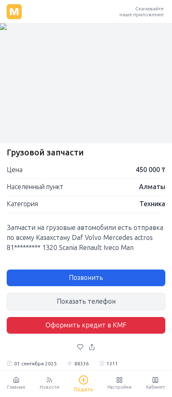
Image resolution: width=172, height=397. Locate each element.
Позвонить (86, 278)
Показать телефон (86, 301)
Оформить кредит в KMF (86, 325)
